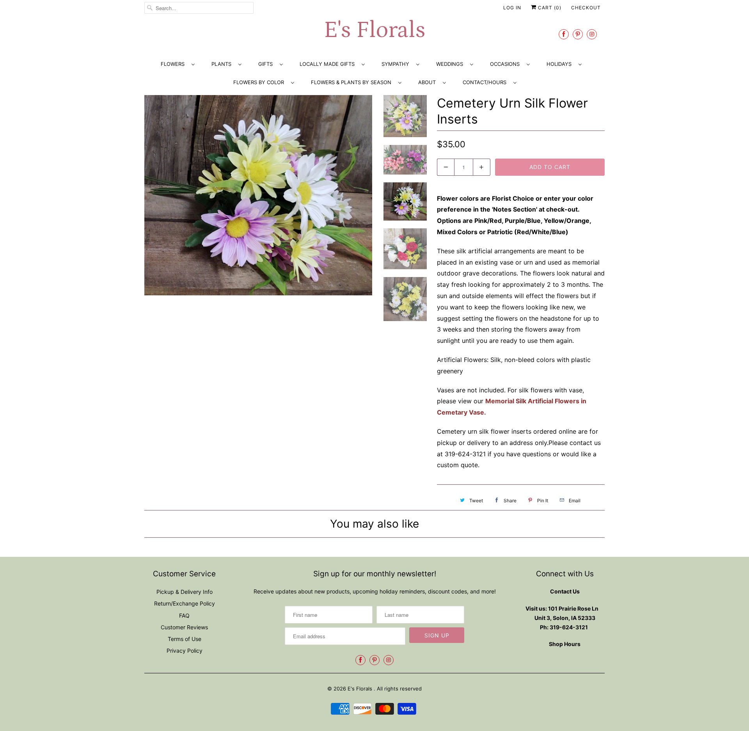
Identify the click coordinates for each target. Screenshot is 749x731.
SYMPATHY (397, 64)
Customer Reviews (184, 627)
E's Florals (374, 30)
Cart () (548, 8)
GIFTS (267, 64)
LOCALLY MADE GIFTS (329, 64)
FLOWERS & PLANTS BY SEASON (352, 82)
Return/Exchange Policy (184, 603)
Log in (512, 8)
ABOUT (428, 82)
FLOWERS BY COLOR (260, 82)
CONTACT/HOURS (486, 82)
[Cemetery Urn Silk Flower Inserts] (258, 195)
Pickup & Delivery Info (184, 591)
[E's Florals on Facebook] (564, 34)
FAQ (184, 615)
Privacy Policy (184, 650)
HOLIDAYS (561, 64)
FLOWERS (174, 64)
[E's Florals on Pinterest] (578, 34)
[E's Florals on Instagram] (592, 34)
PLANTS (222, 64)
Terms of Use (184, 639)
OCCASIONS (506, 64)
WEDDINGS (451, 64)
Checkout (586, 8)
